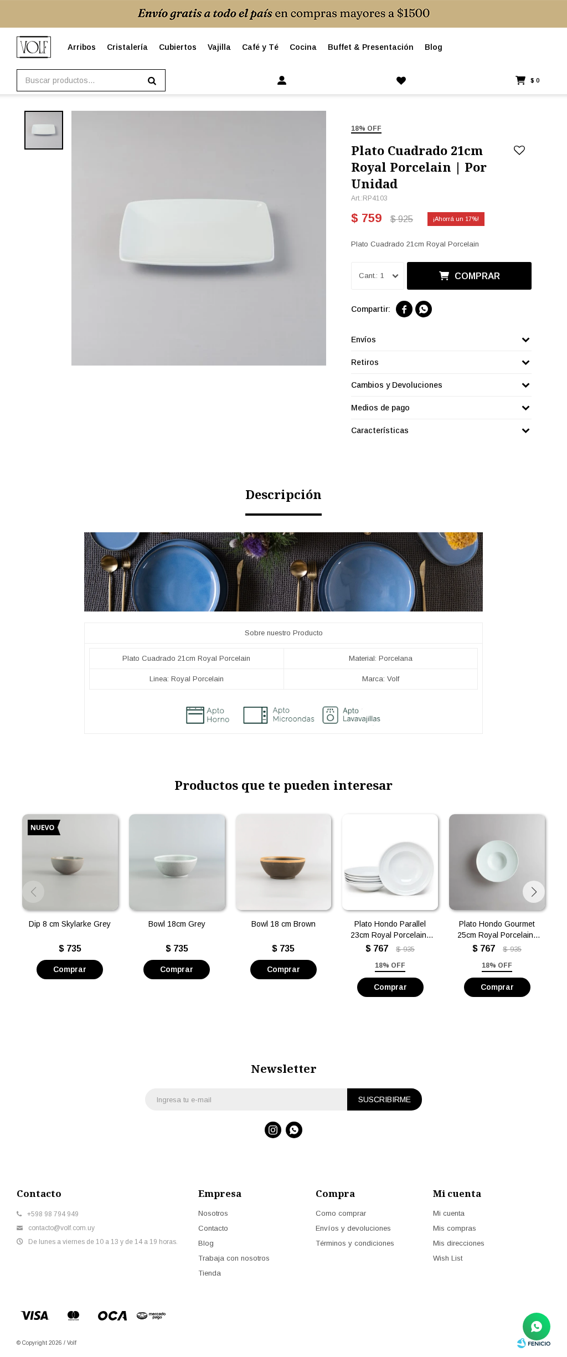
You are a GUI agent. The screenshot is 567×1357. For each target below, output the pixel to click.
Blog (433, 47)
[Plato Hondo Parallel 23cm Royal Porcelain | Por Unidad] (390, 862)
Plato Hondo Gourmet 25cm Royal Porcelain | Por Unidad (497, 929)
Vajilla (219, 47)
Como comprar (341, 1213)
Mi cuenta (449, 1213)
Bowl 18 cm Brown (283, 923)
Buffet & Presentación (371, 47)
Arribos (82, 47)
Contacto (213, 1228)
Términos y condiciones (355, 1243)
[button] (534, 892)
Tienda (209, 1273)
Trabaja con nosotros (234, 1258)
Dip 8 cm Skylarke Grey (70, 923)
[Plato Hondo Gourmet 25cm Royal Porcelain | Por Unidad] (497, 862)
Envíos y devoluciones (353, 1228)
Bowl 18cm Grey (176, 923)
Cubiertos (178, 47)
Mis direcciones (458, 1243)
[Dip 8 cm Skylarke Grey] (70, 862)
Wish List (447, 1258)
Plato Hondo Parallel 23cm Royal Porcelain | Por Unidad (390, 929)
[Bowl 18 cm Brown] (284, 862)
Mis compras (454, 1228)
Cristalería (127, 47)
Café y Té (260, 47)
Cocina (303, 47)
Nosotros (213, 1213)
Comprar (477, 276)
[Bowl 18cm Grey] (177, 862)
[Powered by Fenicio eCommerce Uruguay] (533, 1343)
